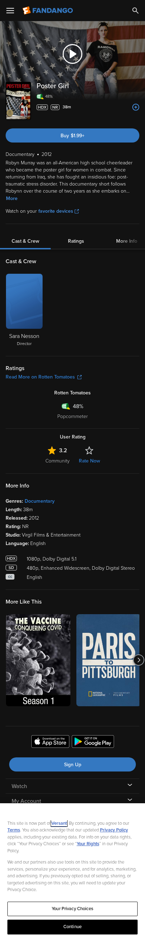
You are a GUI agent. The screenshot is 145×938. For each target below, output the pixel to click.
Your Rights (88, 844)
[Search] (135, 11)
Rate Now (89, 461)
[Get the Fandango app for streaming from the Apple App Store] (50, 742)
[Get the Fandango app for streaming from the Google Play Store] (92, 742)
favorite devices (55, 211)
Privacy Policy (114, 830)
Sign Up (72, 765)
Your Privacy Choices (72, 909)
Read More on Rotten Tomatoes (40, 377)
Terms (13, 830)
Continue (72, 927)
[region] (72, 870)
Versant (59, 823)
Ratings (76, 241)
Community (57, 461)
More (12, 198)
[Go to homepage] (48, 11)
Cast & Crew (25, 241)
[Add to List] (135, 107)
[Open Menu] (10, 10)
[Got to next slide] (138, 660)
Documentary (40, 501)
